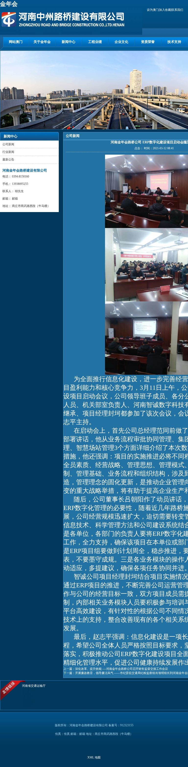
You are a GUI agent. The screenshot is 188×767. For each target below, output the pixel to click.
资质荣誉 (148, 42)
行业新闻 (8, 152)
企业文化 (121, 42)
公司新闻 (8, 144)
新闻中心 (68, 42)
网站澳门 (16, 42)
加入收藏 (165, 10)
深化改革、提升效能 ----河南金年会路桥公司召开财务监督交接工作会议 (121, 669)
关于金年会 (42, 42)
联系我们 (177, 10)
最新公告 (8, 159)
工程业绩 (95, 42)
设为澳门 (153, 10)
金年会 (9, 4)
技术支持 (174, 42)
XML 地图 (94, 757)
